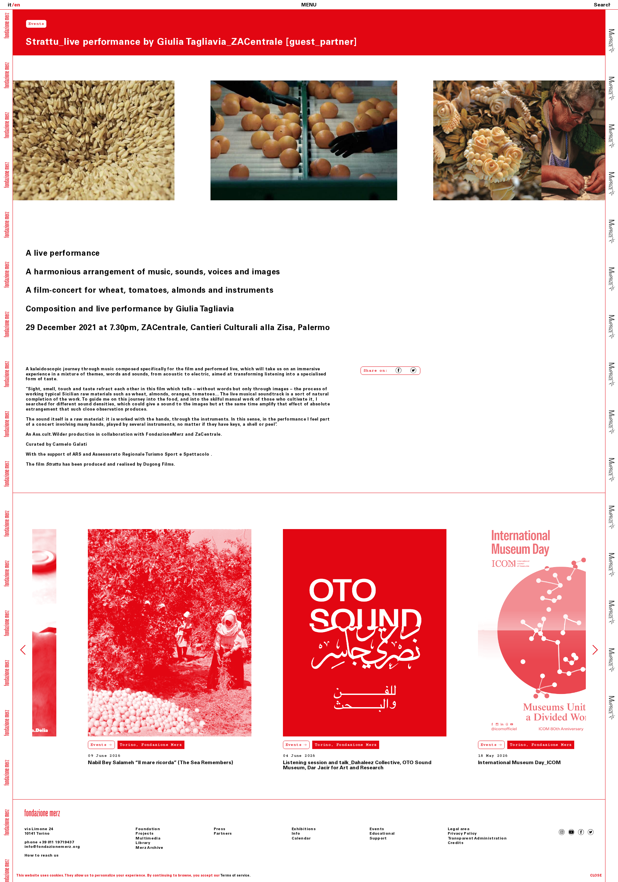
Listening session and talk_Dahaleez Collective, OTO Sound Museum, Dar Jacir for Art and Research (192, 765)
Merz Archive (149, 847)
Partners (223, 833)
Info (296, 833)
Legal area (459, 829)
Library (143, 842)
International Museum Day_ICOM (355, 762)
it (10, 5)
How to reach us (41, 855)
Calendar (301, 838)
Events (129, 744)
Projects (145, 833)
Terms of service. (235, 875)
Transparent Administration (477, 838)
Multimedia (148, 838)
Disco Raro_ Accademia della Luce (551, 762)
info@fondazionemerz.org (52, 846)
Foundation (148, 829)
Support (378, 838)
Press (220, 829)
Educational (382, 833)
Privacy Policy (462, 833)
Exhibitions (304, 829)
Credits (456, 842)
